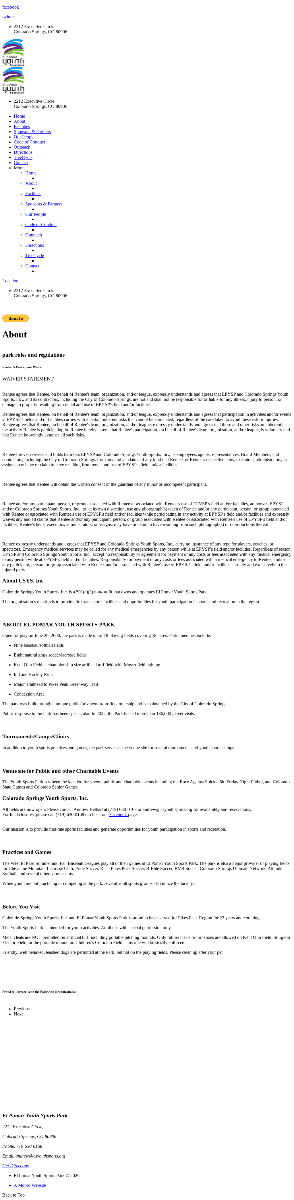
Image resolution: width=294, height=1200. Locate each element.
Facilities (22, 126)
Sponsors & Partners (32, 131)
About (19, 121)
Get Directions (15, 1165)
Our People (24, 136)
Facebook (118, 814)
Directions (23, 152)
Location (10, 280)
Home (19, 116)
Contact (21, 162)
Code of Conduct (29, 141)
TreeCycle (23, 157)
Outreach (22, 147)
